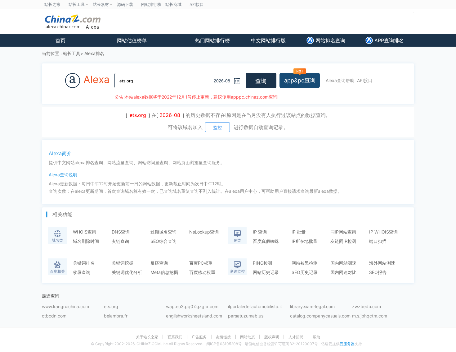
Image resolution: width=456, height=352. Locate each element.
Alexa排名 (94, 53)
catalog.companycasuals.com (320, 316)
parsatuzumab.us (245, 316)
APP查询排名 (388, 40)
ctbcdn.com (54, 316)
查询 (260, 81)
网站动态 (247, 337)
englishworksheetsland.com (194, 316)
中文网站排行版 (268, 40)
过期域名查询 (163, 231)
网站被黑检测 (305, 263)
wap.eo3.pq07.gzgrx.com (192, 306)
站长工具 (71, 53)
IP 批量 (299, 231)
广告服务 (199, 337)
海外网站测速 (382, 263)
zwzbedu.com (366, 306)
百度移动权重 (202, 272)
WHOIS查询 (84, 231)
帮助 (316, 337)
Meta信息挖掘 (164, 272)
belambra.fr (115, 316)
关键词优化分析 (127, 272)
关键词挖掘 (122, 263)
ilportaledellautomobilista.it (255, 306)
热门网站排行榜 (212, 40)
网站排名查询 (329, 40)
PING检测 (262, 263)
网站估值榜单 (132, 40)
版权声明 (271, 337)
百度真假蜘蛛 (266, 241)
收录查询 (81, 272)
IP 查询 (260, 231)
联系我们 (175, 337)
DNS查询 (121, 231)
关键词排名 (84, 263)
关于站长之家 (147, 337)
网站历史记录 (266, 272)
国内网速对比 (343, 272)
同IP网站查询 (343, 231)
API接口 (365, 80)
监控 (217, 127)
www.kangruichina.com (65, 306)
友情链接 (223, 337)
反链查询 (159, 263)
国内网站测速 (343, 263)
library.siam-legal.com (312, 306)
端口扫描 (378, 241)
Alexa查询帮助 (340, 80)
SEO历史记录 (305, 272)
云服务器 (347, 343)
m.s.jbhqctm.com (369, 316)
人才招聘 (295, 337)
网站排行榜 (151, 4)
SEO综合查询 (163, 241)
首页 (60, 40)
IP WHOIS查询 (383, 231)
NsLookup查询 (204, 231)
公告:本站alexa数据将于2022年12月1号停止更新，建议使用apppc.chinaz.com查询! (197, 97)
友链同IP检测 (343, 241)
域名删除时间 (86, 241)
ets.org (111, 306)
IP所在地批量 (304, 241)
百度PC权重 (200, 263)
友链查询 (120, 241)
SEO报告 (378, 272)
